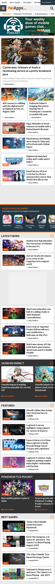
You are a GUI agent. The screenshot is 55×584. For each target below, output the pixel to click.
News (4, 3)
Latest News (10, 235)
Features (27, 3)
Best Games (15, 3)
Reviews (38, 3)
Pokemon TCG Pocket (23, 14)
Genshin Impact (41, 14)
